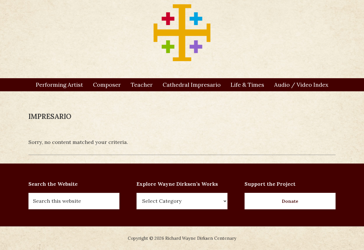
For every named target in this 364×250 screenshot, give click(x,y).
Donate (290, 201)
